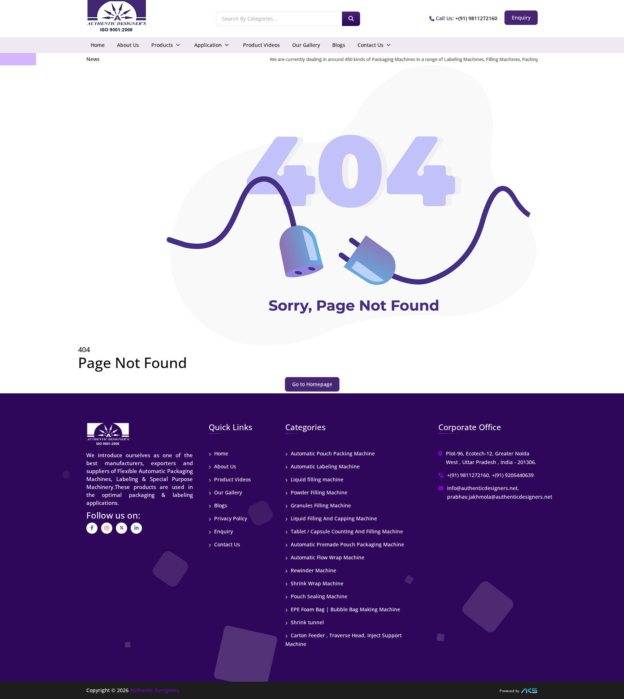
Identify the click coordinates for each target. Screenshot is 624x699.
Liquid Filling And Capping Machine (333, 518)
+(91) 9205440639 (513, 475)
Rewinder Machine (312, 570)
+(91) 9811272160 (476, 18)
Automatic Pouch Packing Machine (332, 453)
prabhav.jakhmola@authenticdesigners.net (499, 496)
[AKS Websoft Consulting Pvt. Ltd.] (518, 690)
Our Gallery (306, 44)
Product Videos (261, 44)
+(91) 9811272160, (468, 475)
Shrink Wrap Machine (316, 583)
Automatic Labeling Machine (324, 466)
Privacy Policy (230, 518)
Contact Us (371, 44)
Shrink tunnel (306, 622)
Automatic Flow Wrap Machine (326, 557)
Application (208, 44)
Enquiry (223, 531)
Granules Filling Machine (320, 505)
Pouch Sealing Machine (318, 596)
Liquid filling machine (316, 479)
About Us (128, 44)
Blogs (338, 44)
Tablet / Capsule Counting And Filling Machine (346, 531)
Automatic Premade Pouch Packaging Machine (346, 544)
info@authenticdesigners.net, (483, 488)
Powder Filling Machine (318, 492)
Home (98, 44)
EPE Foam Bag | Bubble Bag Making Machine (344, 609)
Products (162, 44)
